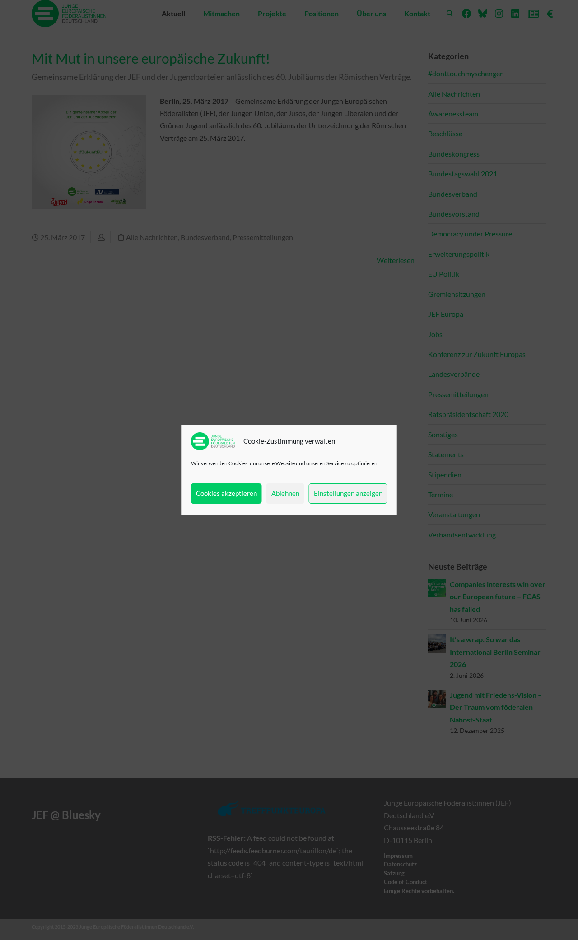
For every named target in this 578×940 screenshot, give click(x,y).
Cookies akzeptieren (226, 493)
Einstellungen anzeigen (348, 493)
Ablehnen (285, 493)
